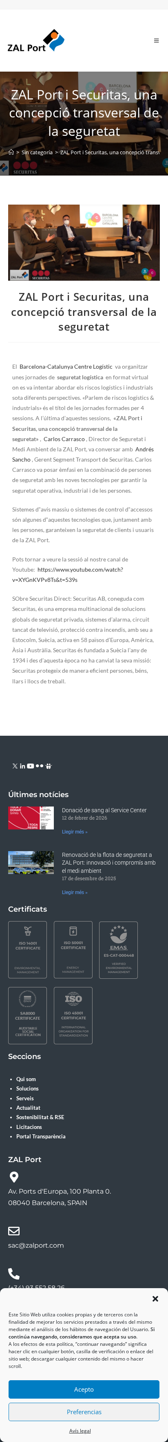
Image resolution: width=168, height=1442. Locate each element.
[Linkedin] (22, 765)
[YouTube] (30, 765)
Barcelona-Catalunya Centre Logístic (66, 366)
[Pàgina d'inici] (11, 152)
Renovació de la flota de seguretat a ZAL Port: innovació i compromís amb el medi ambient (109, 863)
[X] (15, 765)
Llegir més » (75, 832)
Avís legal (80, 1430)
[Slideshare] (48, 765)
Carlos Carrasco (64, 438)
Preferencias (84, 1412)
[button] (155, 1299)
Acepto (84, 1389)
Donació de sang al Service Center (104, 810)
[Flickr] (39, 765)
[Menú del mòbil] (156, 40)
